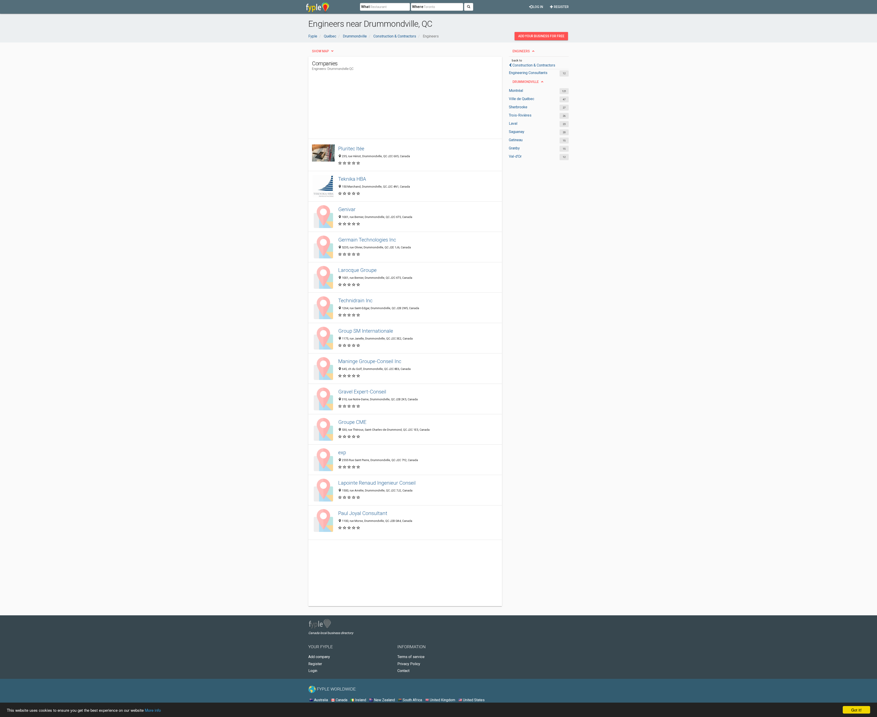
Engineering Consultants (528, 73)
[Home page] (317, 7)
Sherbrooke (518, 107)
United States (473, 700)
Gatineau (516, 140)
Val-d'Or (515, 156)
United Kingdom (442, 700)
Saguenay (516, 132)
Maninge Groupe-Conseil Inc (369, 361)
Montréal (516, 90)
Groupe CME (352, 422)
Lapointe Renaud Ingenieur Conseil (377, 483)
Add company (319, 657)
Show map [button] (320, 51)
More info (153, 710)
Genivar (347, 209)
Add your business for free (541, 36)
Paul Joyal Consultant (362, 513)
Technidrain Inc (355, 300)
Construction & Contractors (533, 65)
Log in (537, 7)
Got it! (856, 710)
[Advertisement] (395, 107)
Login (312, 671)
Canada (341, 700)
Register (561, 7)
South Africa (412, 700)
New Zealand (384, 700)
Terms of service (411, 657)
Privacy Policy (408, 664)
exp (342, 452)
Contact (403, 671)
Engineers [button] (521, 51)
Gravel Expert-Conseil (362, 392)
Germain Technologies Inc (367, 240)
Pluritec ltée (351, 148)
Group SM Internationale (365, 331)
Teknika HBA (352, 179)
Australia (320, 700)
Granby (514, 148)
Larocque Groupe (357, 270)
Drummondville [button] (525, 82)
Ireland (360, 700)
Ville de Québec (521, 99)
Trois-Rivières (520, 115)
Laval (513, 123)
